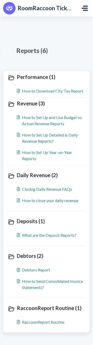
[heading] (46, 77)
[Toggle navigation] (85, 8)
